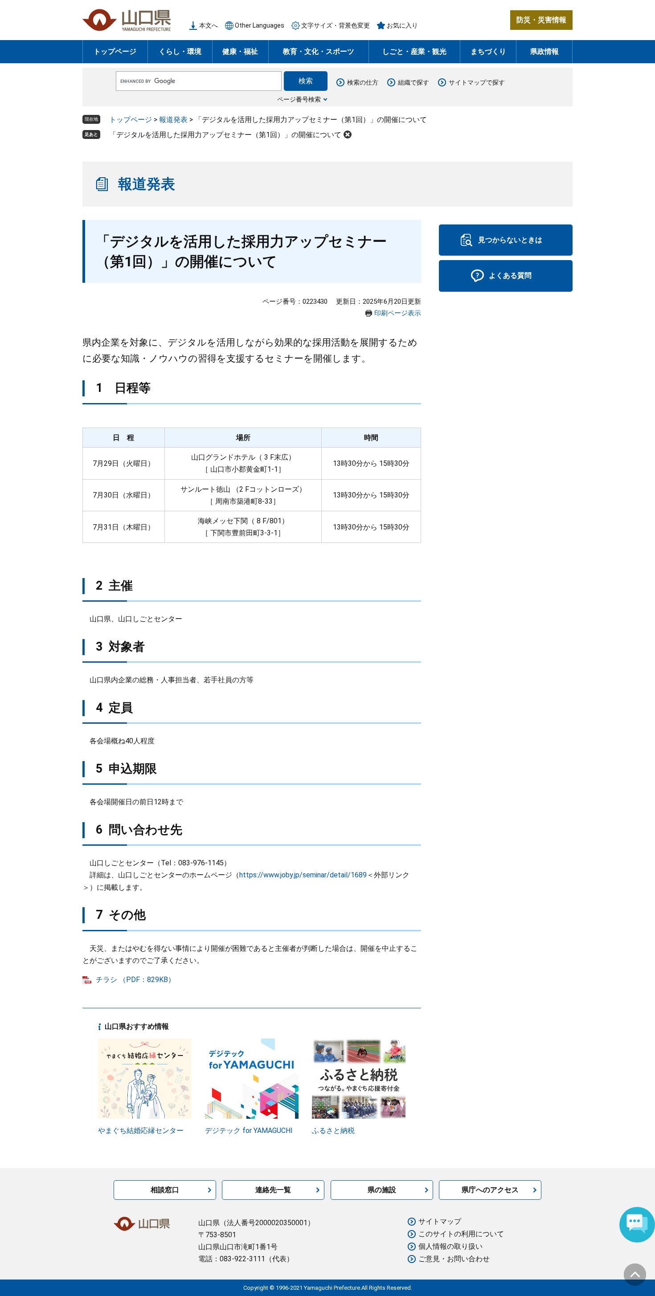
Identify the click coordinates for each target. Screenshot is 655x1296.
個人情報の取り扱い (450, 1246)
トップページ (115, 51)
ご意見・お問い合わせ (454, 1259)
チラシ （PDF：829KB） (135, 979)
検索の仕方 (362, 82)
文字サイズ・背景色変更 (335, 25)
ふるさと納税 (333, 1130)
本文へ (208, 25)
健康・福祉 (240, 51)
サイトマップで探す (477, 82)
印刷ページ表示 (397, 313)
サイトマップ (439, 1221)
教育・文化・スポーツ (318, 51)
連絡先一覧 (273, 1190)
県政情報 (544, 51)
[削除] (348, 134)
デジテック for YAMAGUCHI (249, 1130)
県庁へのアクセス (490, 1190)
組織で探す (413, 82)
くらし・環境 (180, 51)
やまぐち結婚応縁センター (141, 1130)
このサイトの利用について (461, 1234)
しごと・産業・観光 (414, 51)
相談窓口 (165, 1190)
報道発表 (173, 119)
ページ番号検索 (299, 99)
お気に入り (402, 25)
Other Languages (259, 25)
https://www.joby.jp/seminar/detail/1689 (303, 875)
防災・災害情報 (541, 20)
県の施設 (382, 1190)
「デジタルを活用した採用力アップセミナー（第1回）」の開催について (225, 134)
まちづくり (488, 51)
